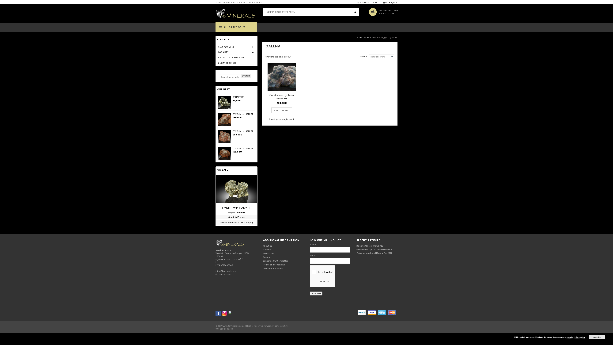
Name (313, 244)
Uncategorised (227, 63)
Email (313, 255)
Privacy (266, 257)
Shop (375, 2)
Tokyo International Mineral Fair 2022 (374, 253)
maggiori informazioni (576, 337)
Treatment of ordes (273, 268)
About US (267, 246)
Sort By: (363, 56)
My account (363, 2)
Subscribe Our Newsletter (275, 261)
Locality (223, 52)
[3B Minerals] (235, 13)
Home (359, 37)
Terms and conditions (274, 264)
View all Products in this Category (236, 222)
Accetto (597, 337)
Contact (267, 249)
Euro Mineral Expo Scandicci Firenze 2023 (375, 249)
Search (246, 75)
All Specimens (226, 47)
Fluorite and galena (281, 95)
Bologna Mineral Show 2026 (369, 246)
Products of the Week (231, 57)
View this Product (236, 217)
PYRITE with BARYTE (236, 208)
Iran (285, 99)
